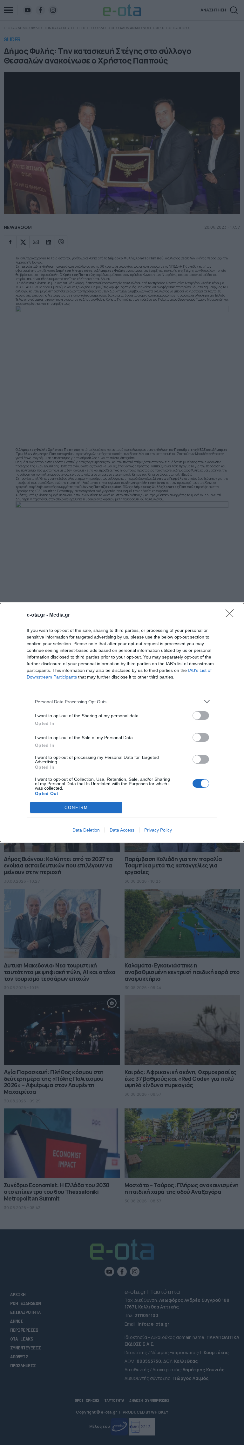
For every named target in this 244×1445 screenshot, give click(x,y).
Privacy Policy (158, 830)
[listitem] (122, 701)
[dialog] (122, 722)
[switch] (201, 715)
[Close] (232, 615)
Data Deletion (86, 830)
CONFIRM (76, 807)
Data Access (122, 830)
